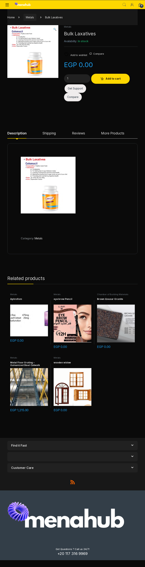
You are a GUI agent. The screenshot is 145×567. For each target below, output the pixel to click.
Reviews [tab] (78, 133)
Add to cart (113, 78)
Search (124, 5)
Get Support (75, 88)
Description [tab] (16, 133)
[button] (54, 29)
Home (11, 17)
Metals (30, 17)
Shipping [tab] (49, 133)
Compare (98, 53)
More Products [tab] (112, 133)
